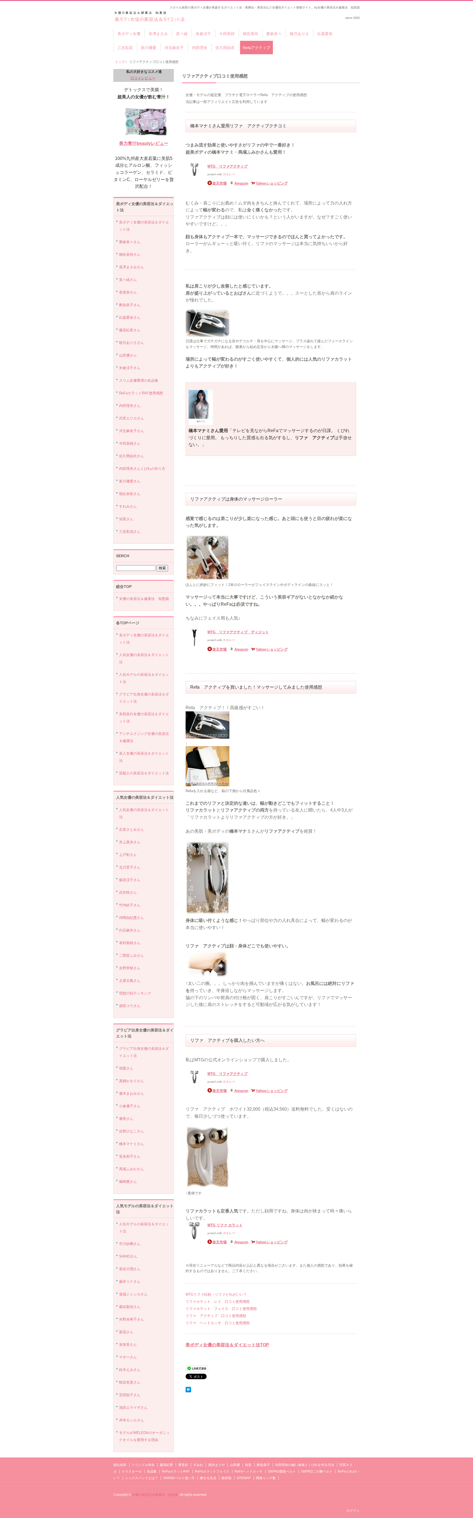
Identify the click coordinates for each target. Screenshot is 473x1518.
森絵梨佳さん (129, 1307)
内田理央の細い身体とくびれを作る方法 (304, 1465)
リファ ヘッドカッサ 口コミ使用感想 (218, 1323)
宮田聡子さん (129, 1395)
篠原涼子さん (129, 880)
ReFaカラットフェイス (212, 1471)
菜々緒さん (128, 280)
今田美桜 (227, 33)
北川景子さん (129, 867)
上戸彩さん (128, 855)
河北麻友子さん (131, 431)
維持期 (226, 1478)
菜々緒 (182, 33)
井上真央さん (129, 842)
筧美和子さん (129, 1156)
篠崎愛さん (128, 1182)
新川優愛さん (129, 481)
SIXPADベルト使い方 (179, 1478)
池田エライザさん (133, 1407)
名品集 (152, 1471)
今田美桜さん (129, 443)
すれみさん (128, 506)
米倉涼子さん (129, 368)
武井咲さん (128, 892)
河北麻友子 (174, 47)
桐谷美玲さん (129, 254)
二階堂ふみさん (131, 955)
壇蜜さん (126, 1068)
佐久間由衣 (225, 47)
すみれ (198, 1465)
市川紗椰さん (129, 1244)
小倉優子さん (129, 1106)
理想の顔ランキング (135, 993)
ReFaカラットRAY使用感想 (141, 393)
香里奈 (183, 1465)
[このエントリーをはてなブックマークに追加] (188, 1391)
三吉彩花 (125, 47)
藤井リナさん (129, 1282)
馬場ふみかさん (131, 1169)
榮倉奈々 (274, 33)
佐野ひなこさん (131, 1131)
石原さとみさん (131, 829)
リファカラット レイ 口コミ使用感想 (218, 1302)
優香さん (126, 1119)
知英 (248, 1465)
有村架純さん (129, 943)
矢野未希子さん (131, 1319)
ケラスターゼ (132, 1471)
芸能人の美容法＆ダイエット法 (144, 773)
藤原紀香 (166, 1465)
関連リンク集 (266, 1478)
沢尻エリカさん (131, 418)
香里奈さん (128, 292)
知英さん (126, 519)
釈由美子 (263, 1465)
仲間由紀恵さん (131, 918)
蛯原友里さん (129, 1382)
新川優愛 (148, 47)
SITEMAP (243, 1478)
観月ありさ (299, 33)
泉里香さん (128, 1344)
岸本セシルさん (131, 1420)
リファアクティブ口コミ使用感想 (215, 76)
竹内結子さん (129, 905)
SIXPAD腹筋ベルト (282, 1471)
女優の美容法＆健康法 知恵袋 (144, 599)
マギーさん (128, 1357)
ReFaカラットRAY (176, 1471)
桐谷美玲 (250, 33)
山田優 (235, 1465)
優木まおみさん (131, 1093)
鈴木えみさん (129, 1370)
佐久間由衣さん (131, 456)
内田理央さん (129, 406)
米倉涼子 (203, 33)
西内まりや (216, 1465)
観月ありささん (131, 343)
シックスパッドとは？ (141, 1478)
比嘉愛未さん (129, 317)
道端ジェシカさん (133, 1294)
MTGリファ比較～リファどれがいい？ (216, 1294)
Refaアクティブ (256, 47)
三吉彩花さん (129, 532)
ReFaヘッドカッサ (249, 1471)
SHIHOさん (128, 1256)
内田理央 (199, 47)
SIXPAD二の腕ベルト (317, 1471)
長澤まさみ (158, 33)
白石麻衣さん (129, 930)
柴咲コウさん (129, 1006)
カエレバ (229, 174)
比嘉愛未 (325, 33)
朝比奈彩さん (129, 494)
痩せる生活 (208, 1478)
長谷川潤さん (129, 1269)
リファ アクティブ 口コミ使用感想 (216, 1316)
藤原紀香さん (129, 330)
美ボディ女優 (150, 17)
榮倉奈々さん (129, 242)
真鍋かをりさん (131, 1081)
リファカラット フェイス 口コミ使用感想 (221, 1309)
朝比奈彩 (119, 1465)
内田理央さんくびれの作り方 (142, 469)
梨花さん (126, 1332)
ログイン (353, 1511)
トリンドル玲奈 (143, 1465)
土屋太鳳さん (129, 981)
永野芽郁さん (129, 968)
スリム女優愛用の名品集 (138, 380)
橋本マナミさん (131, 1144)
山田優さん (128, 355)
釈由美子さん (129, 305)
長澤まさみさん (131, 267)
